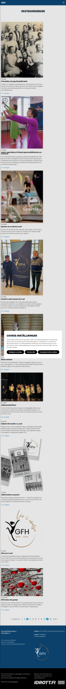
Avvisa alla (31, 352)
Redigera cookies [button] (15, 352)
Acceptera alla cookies (48, 352)
